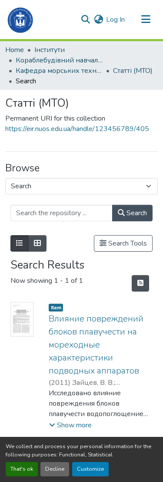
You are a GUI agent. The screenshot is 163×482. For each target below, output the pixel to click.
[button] (20, 19)
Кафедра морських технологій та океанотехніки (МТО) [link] (59, 70)
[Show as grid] (37, 243)
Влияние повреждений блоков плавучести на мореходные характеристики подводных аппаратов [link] (96, 345)
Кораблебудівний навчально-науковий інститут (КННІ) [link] (59, 60)
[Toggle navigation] (145, 19)
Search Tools (126, 243)
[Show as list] (19, 243)
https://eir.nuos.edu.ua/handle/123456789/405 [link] (77, 129)
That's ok (21, 469)
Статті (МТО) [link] (133, 70)
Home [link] (14, 50)
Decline (54, 469)
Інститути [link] (49, 50)
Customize (90, 469)
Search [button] (136, 213)
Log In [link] (115, 19)
